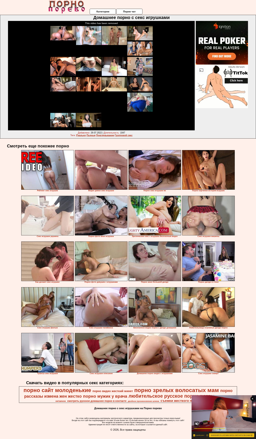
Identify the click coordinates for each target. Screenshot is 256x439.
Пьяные (91, 135)
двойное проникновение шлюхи (143, 401)
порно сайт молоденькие (57, 390)
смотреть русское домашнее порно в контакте (96, 401)
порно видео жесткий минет (112, 391)
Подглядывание (105, 135)
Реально (81, 135)
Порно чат (129, 11)
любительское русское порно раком (172, 396)
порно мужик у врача (105, 396)
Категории (102, 11)
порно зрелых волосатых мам (176, 390)
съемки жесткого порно (180, 401)
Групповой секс (124, 135)
